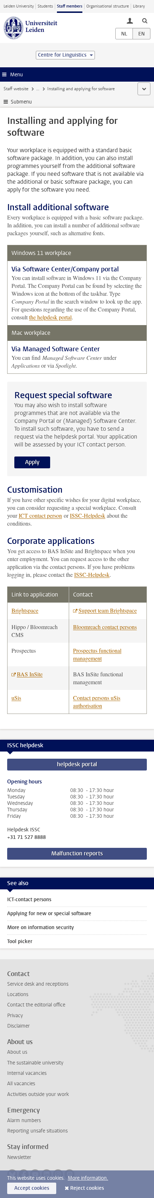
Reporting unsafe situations (37, 1130)
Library (139, 6)
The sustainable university (35, 1062)
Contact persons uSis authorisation (96, 701)
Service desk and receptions (37, 984)
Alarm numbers (24, 1120)
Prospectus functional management (97, 654)
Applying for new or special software (49, 913)
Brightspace (24, 610)
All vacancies (21, 1083)
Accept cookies (31, 1188)
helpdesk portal (77, 764)
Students (45, 6)
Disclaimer (18, 1026)
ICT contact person (40, 515)
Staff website (16, 89)
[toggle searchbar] (144, 20)
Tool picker (19, 941)
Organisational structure (107, 6)
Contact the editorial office (36, 1004)
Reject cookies (87, 1188)
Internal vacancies (27, 1073)
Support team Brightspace (107, 610)
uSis (16, 697)
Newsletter (19, 1157)
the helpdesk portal (50, 317)
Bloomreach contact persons (105, 627)
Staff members (69, 6)
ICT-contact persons (29, 899)
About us (17, 1052)
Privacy (15, 1015)
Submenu (21, 101)
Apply (32, 462)
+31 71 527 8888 (26, 837)
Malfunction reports (77, 853)
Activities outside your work (38, 1094)
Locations (17, 994)
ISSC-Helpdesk (87, 515)
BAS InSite (30, 674)
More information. (88, 1178)
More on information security (40, 927)
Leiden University (19, 6)
